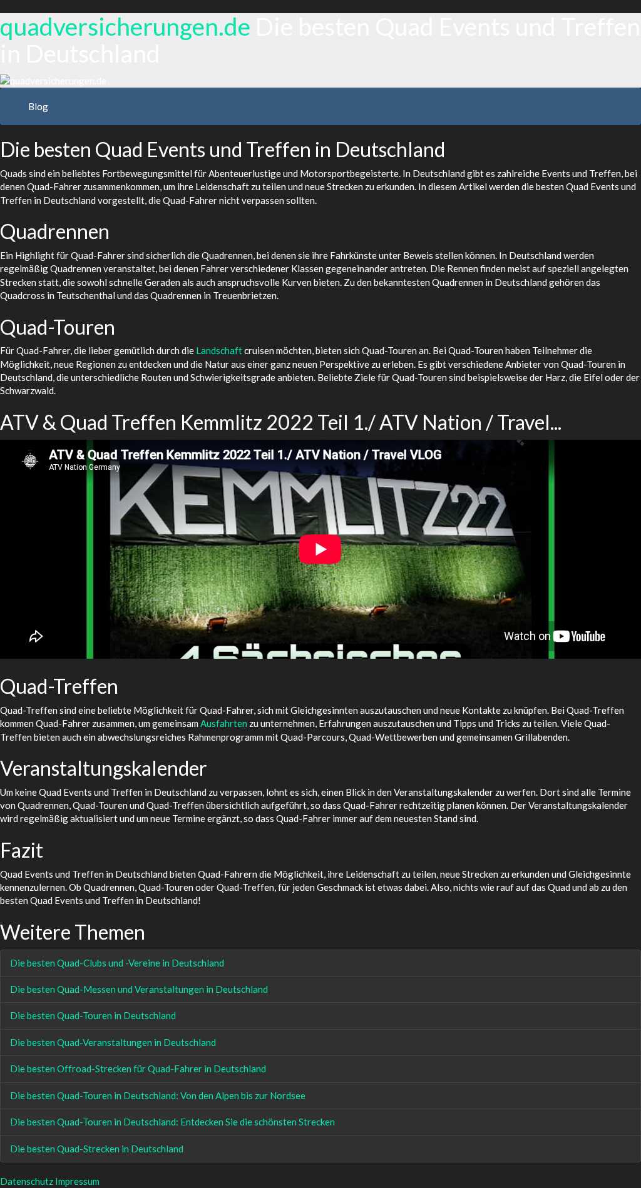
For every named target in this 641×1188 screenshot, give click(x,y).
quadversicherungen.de (125, 26)
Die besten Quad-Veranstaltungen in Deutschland (113, 1042)
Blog (38, 106)
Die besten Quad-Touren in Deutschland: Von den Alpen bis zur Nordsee (157, 1095)
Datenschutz (26, 1181)
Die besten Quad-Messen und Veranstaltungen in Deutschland (139, 989)
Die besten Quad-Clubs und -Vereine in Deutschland (117, 962)
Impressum (77, 1181)
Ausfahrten (223, 723)
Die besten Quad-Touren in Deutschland (93, 1015)
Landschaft (219, 350)
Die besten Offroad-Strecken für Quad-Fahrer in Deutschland (138, 1068)
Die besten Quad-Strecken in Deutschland (96, 1148)
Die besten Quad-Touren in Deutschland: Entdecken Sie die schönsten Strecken (172, 1121)
